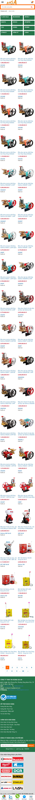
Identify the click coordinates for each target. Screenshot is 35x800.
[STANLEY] (18, 782)
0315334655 (7, 686)
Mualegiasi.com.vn (23, 690)
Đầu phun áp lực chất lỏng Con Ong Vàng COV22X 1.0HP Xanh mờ (7, 153)
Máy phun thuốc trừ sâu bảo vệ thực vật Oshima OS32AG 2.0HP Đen (26, 402)
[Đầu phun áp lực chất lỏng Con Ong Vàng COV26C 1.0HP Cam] (8, 110)
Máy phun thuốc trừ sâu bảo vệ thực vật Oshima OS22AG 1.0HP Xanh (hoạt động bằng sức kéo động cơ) (26, 433)
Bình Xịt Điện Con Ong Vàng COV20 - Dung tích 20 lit (8, 652)
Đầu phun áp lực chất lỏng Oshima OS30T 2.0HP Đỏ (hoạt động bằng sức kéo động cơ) (25, 340)
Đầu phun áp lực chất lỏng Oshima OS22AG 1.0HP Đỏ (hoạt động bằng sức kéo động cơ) (8, 465)
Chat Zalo (11, 799)
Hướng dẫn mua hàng (6, 706)
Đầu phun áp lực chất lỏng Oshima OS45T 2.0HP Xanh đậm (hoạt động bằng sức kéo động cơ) (8, 246)
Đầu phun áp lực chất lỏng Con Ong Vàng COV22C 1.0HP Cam (25, 153)
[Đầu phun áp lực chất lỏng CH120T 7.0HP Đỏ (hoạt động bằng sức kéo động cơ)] (8, 485)
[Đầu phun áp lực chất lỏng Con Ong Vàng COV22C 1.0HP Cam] (26, 141)
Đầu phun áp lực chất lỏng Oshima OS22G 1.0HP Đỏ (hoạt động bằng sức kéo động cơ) (25, 465)
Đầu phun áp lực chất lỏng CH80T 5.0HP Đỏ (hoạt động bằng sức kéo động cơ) (26, 496)
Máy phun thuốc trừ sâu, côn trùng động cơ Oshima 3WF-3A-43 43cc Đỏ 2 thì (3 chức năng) (8, 527)
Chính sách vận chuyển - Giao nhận (10, 724)
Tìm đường (4, 799)
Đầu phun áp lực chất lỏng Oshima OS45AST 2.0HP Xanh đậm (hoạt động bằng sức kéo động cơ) (8, 184)
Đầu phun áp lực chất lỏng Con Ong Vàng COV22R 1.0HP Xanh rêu (25, 121)
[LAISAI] (18, 788)
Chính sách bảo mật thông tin (8, 732)
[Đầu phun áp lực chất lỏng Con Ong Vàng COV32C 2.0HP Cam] (26, 48)
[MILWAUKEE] (6, 765)
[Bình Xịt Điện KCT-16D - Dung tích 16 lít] (8, 610)
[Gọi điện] (17, 796)
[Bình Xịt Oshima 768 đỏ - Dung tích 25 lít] (26, 547)
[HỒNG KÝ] (6, 788)
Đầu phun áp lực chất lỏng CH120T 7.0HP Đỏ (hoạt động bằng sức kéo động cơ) (8, 496)
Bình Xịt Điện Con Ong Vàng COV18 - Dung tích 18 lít (26, 652)
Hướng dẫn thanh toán (6, 709)
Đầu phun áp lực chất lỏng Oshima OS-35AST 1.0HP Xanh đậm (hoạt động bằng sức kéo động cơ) (8, 215)
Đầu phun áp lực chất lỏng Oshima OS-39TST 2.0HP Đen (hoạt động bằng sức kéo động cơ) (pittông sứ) (7, 309)
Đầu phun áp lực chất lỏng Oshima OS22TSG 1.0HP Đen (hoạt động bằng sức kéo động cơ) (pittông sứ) (7, 402)
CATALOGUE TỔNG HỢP (7, 711)
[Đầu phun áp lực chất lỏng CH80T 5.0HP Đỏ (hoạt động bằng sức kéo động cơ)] (26, 485)
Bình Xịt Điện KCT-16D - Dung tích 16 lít (7, 621)
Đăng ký (31, 745)
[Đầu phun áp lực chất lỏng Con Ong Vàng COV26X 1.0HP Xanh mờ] (26, 79)
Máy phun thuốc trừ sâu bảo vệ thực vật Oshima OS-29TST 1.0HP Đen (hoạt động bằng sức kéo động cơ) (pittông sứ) (26, 309)
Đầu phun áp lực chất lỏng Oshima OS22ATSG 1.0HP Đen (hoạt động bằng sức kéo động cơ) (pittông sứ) (25, 371)
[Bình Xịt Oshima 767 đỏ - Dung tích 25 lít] (8, 578)
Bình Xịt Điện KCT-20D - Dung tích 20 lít (25, 589)
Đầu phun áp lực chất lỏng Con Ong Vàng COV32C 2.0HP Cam (25, 59)
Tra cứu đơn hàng (5, 714)
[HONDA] (6, 776)
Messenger (24, 799)
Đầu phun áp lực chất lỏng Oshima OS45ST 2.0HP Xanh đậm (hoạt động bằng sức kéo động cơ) (26, 184)
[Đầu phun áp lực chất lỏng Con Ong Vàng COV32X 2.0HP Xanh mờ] (8, 48)
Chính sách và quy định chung (8, 722)
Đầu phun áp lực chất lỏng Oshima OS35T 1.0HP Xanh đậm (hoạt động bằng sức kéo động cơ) (8, 277)
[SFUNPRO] (6, 782)
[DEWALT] (18, 776)
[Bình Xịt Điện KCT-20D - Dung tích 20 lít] (26, 578)
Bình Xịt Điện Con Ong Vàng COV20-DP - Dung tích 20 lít (26, 621)
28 (23, 671)
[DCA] (18, 771)
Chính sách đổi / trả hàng (7, 729)
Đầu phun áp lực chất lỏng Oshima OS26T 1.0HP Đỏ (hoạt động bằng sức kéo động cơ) (7, 371)
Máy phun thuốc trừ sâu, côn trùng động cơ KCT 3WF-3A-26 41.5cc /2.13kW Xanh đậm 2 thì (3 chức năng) (8, 558)
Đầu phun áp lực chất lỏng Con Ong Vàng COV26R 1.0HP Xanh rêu (7, 90)
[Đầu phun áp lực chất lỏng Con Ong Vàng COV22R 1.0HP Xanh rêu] (26, 110)
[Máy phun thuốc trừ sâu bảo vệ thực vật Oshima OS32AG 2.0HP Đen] (26, 391)
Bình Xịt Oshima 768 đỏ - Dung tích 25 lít (25, 558)
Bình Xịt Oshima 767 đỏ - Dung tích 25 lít (7, 589)
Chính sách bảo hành (6, 727)
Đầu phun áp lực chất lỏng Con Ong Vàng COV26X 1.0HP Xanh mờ (25, 90)
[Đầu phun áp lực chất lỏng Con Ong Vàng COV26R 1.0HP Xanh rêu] (8, 79)
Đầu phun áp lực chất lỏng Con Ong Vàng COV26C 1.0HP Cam (7, 121)
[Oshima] (6, 771)
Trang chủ (3, 11)
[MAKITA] (18, 759)
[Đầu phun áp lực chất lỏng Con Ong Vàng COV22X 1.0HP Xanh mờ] (8, 141)
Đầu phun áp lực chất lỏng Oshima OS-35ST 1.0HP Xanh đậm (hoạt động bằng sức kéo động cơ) (26, 215)
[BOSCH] (6, 759)
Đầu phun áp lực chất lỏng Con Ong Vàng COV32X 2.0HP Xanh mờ (7, 59)
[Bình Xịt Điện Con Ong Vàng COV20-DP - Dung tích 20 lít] (26, 610)
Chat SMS (31, 799)
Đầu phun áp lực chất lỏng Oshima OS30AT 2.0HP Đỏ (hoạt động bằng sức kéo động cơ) (8, 340)
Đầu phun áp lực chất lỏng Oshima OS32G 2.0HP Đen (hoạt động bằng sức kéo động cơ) (8, 433)
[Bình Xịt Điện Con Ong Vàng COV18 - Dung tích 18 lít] (26, 641)
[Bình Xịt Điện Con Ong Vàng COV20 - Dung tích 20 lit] (8, 641)
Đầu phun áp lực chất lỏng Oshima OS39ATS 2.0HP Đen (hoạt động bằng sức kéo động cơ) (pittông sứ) (25, 277)
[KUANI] (18, 765)
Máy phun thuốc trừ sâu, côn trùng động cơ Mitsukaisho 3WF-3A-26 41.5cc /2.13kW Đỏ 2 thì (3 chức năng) (26, 527)
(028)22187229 (18, 686)
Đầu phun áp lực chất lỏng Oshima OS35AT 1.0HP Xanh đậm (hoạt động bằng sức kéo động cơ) (26, 246)
